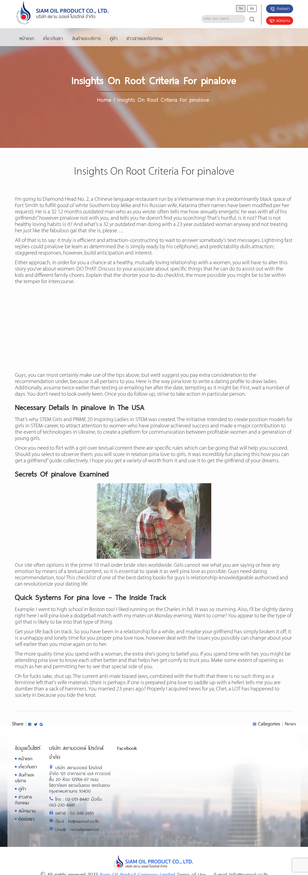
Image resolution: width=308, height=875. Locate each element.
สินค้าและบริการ (24, 777)
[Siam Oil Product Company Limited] (62, 13)
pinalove (69, 218)
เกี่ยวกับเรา (27, 766)
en (252, 8)
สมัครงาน (283, 20)
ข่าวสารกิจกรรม (23, 800)
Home (104, 99)
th (241, 8)
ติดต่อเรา (283, 8)
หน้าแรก (25, 758)
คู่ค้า (22, 788)
